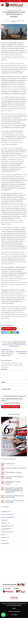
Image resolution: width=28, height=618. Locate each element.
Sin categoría (4, 543)
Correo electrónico (6, 389)
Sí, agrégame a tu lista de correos (11, 403)
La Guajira (11, 344)
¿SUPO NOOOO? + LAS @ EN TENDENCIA (13, 482)
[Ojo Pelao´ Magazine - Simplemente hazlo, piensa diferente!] (15, 5)
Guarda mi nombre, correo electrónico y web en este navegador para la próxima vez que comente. (13, 398)
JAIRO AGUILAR (4, 344)
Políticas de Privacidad (14, 611)
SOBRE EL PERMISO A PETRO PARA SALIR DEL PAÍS (14, 501)
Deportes (3, 520)
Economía (14, 10)
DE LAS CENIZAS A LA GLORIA (13, 472)
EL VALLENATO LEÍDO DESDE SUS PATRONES (14, 477)
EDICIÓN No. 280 (9, 463)
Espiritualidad (4, 528)
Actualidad (9, 10)
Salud (2, 540)
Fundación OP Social (6, 531)
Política (20, 10)
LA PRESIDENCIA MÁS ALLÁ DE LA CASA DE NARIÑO (14, 496)
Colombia (9, 343)
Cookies (14, 608)
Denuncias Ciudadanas (7, 517)
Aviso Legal (14, 614)
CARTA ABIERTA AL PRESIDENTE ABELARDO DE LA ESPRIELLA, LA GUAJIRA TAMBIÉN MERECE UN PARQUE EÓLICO (14, 490)
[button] (3, 614)
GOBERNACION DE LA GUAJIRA (18, 343)
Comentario (4, 369)
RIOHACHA (18, 344)
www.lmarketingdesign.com (15, 605)
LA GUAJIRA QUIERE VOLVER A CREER (15, 468)
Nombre (3, 382)
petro (14, 344)
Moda (2, 534)
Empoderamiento (5, 526)
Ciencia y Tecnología (6, 514)
